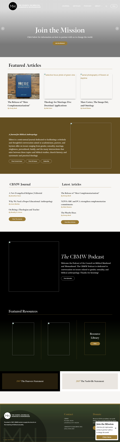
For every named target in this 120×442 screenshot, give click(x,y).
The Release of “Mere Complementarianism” (80, 193)
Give (113, 6)
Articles (76, 6)
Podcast (87, 6)
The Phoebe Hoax (68, 213)
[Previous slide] (3, 28)
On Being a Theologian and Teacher (24, 209)
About (97, 6)
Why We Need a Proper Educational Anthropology (31, 201)
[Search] (106, 6)
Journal (65, 6)
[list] (60, 28)
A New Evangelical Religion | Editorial (25, 193)
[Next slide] (117, 28)
